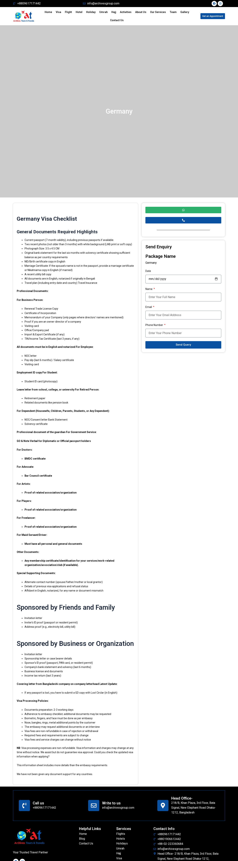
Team (173, 12)
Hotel (79, 12)
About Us (140, 12)
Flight (68, 12)
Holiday (91, 12)
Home (48, 12)
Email (148, 306)
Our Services (158, 12)
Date (148, 270)
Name (149, 288)
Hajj (113, 12)
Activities (125, 12)
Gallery (184, 12)
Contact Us (117, 20)
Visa (58, 12)
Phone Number (154, 325)
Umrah (103, 12)
